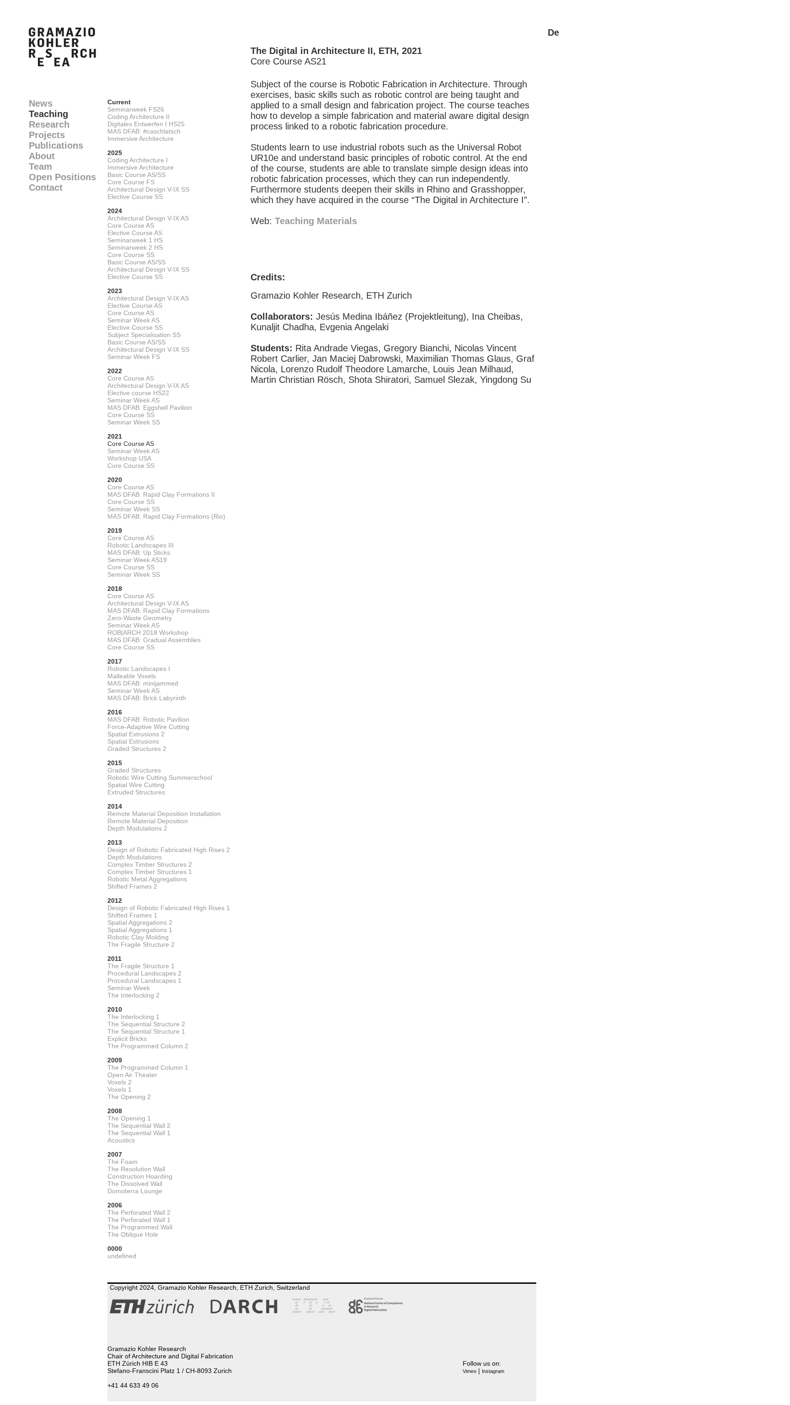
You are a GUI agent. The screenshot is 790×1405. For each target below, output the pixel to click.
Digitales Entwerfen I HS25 (146, 124)
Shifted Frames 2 (132, 886)
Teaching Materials (316, 221)
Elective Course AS (134, 232)
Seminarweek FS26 (135, 109)
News (41, 103)
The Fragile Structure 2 (141, 944)
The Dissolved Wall (134, 1183)
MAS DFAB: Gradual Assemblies (154, 640)
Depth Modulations (134, 857)
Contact (46, 187)
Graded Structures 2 (136, 748)
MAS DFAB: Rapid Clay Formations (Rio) (166, 516)
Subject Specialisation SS (144, 334)
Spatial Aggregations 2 (139, 922)
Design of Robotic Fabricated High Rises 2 (168, 849)
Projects (47, 135)
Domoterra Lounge (134, 1191)
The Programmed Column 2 (147, 1046)
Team (40, 166)
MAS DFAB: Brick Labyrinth (146, 698)
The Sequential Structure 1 (146, 1031)
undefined (121, 1256)
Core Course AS (130, 225)
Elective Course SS (135, 196)
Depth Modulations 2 (137, 828)
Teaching (48, 114)
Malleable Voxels (131, 676)
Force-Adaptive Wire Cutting (148, 726)
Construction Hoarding (139, 1176)
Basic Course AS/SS (136, 174)
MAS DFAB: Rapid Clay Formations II (161, 494)
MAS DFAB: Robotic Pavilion (148, 719)
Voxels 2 (119, 1082)
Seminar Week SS (133, 422)
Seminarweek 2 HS (135, 247)
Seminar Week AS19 (137, 559)
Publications (56, 145)
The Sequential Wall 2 (139, 1125)
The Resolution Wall (136, 1169)
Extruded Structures (136, 792)
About (42, 156)
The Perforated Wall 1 (139, 1219)
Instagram (493, 1371)
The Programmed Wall (139, 1227)
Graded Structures (134, 770)
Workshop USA (129, 458)
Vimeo (469, 1371)
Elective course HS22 (138, 393)
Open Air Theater (132, 1074)
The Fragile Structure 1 (141, 966)
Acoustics (121, 1140)
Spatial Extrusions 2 (136, 734)
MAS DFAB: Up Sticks (138, 552)
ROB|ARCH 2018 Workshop (147, 632)
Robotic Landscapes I (138, 668)
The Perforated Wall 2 (139, 1212)
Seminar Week (128, 988)
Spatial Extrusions (133, 741)
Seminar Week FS (133, 356)
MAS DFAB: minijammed (142, 683)
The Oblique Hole (132, 1234)
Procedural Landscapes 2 (144, 973)
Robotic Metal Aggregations (147, 879)
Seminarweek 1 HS (135, 240)
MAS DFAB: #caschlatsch (144, 131)
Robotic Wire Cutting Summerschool (159, 777)
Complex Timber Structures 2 (149, 864)
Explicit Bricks (127, 1038)
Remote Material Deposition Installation (164, 813)
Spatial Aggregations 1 (139, 929)
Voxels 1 (119, 1089)
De (553, 32)
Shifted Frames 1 (132, 915)
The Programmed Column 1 (147, 1067)
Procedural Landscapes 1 (144, 980)
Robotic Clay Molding (138, 937)
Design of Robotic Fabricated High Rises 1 (168, 908)
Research (49, 124)
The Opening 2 (129, 1096)
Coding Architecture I (137, 160)
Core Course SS (131, 254)
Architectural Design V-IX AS (148, 218)
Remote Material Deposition (147, 821)
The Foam (122, 1161)
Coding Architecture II (138, 116)
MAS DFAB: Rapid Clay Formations (158, 610)
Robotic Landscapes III (140, 545)
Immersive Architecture (140, 138)
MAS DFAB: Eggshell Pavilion (149, 407)
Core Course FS (131, 182)
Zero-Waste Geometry (139, 618)
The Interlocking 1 (133, 1016)
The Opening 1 (129, 1118)
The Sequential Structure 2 (146, 1024)
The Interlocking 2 (133, 995)
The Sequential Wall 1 (139, 1133)
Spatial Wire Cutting (136, 784)
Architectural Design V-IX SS (148, 189)
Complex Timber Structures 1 (149, 871)
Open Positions (62, 177)
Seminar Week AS (133, 320)
